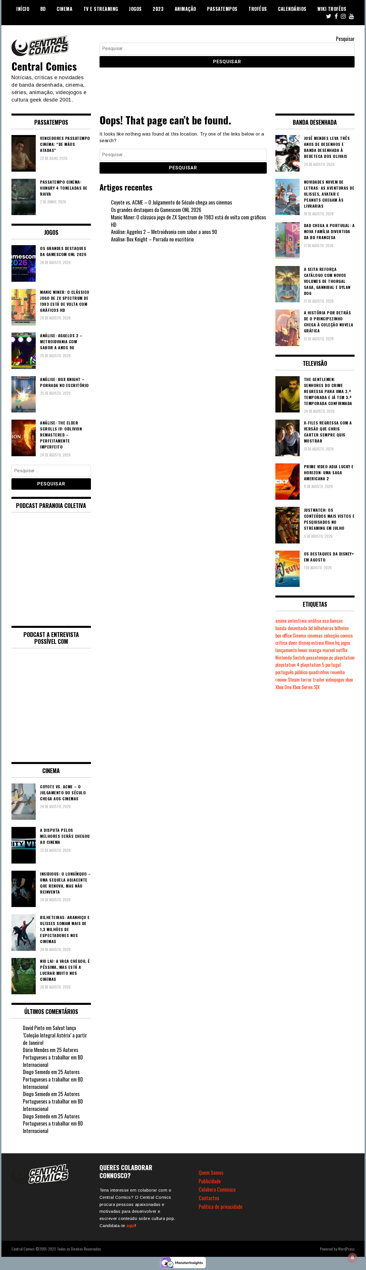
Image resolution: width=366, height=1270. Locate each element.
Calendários (292, 8)
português (284, 672)
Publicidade (210, 1181)
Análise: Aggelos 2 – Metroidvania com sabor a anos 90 (164, 231)
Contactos (209, 1198)
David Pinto (34, 1027)
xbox (349, 679)
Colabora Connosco (217, 1189)
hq (337, 642)
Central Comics (44, 66)
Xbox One (283, 687)
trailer (319, 679)
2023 (158, 8)
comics (346, 635)
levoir (303, 650)
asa (325, 620)
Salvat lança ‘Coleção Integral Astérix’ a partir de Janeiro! (55, 1035)
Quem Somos (211, 1172)
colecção (331, 635)
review (281, 679)
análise (314, 620)
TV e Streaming (100, 8)
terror (306, 679)
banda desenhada (291, 628)
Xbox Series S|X (306, 687)
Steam (294, 679)
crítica (281, 642)
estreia (317, 642)
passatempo (317, 657)
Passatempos (222, 8)
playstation (344, 657)
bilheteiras (323, 628)
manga (315, 650)
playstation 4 (287, 664)
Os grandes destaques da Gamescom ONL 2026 (156, 209)
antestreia (297, 620)
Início (22, 8)
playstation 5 (312, 664)
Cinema (64, 8)
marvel (329, 650)
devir (293, 642)
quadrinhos (319, 672)
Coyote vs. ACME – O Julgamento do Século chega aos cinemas (171, 202)
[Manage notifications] (352, 1257)
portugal (333, 664)
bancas (336, 620)
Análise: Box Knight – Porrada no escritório (152, 239)
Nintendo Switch (290, 657)
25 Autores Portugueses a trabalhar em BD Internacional (53, 1057)
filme (329, 642)
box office (283, 635)
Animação (185, 8)
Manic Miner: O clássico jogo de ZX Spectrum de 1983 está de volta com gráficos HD (188, 220)
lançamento (286, 650)
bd (311, 628)
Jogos (135, 8)
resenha (337, 672)
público (301, 672)
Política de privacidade (220, 1206)
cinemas (315, 635)
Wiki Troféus (331, 8)
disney (304, 642)
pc (331, 657)
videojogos (335, 679)
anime (281, 620)
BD (43, 8)
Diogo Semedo (36, 1071)
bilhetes (342, 628)
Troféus (257, 8)
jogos (345, 642)
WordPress (346, 1249)
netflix (341, 650)
